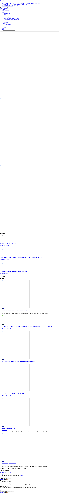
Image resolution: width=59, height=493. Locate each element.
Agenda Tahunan (8, 17)
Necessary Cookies (3, 481)
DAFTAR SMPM (6, 21)
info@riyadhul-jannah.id (5, 10)
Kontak (3, 28)
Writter (8, 245)
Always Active (9, 481)
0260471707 (3, 9)
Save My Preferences (7, 491)
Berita (3, 20)
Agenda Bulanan (8, 16)
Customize (1, 478)
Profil (2, 25)
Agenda (5, 14)
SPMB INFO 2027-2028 (5, 472)
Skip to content (2, 0)
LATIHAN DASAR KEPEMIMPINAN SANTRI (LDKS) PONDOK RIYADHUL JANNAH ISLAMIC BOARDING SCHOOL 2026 (22, 3)
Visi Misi (5, 27)
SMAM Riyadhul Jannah (7, 24)
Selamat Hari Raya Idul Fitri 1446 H (9, 463)
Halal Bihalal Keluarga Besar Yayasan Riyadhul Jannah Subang (11, 2)
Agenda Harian (8, 15)
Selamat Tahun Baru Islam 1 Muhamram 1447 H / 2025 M (10, 5)
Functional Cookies (4, 483)
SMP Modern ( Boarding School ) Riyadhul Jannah (11, 18)
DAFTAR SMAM (6, 22)
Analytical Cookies (3, 486)
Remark (8, 483)
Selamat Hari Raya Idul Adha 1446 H (7, 6)
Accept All (9, 478)
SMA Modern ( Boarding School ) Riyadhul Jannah (11, 19)
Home (3, 12)
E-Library (3, 23)
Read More (1, 247)
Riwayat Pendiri (6, 26)
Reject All (5, 478)
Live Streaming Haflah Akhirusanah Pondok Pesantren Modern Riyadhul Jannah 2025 (14, 4)
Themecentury (22, 475)
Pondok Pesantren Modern (6, 13)
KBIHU (3, 29)
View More (1, 474)
